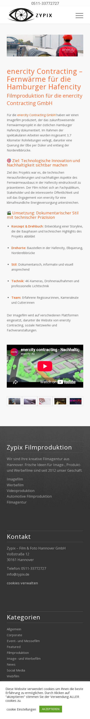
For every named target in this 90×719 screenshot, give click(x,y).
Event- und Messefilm (23, 641)
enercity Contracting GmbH (36, 115)
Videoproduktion (21, 490)
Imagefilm (15, 479)
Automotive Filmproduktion (29, 496)
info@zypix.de (18, 574)
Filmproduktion (18, 652)
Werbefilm (15, 485)
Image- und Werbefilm (24, 658)
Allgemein (14, 629)
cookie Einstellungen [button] (21, 709)
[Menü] (77, 15)
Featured (14, 646)
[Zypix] (37, 15)
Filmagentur (17, 502)
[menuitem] (77, 15)
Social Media (16, 670)
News (11, 664)
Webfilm (13, 676)
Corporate (14, 635)
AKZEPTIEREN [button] (50, 709)
